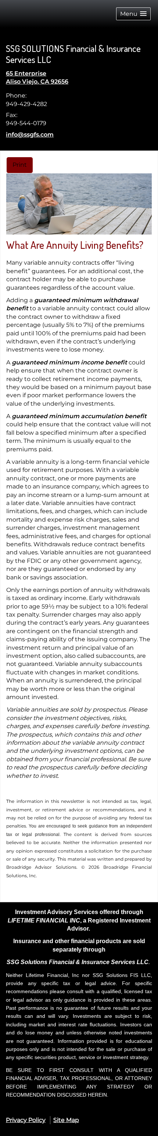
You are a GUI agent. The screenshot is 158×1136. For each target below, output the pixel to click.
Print (19, 164)
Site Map (66, 1119)
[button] (133, 13)
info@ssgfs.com (30, 134)
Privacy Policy (26, 1119)
